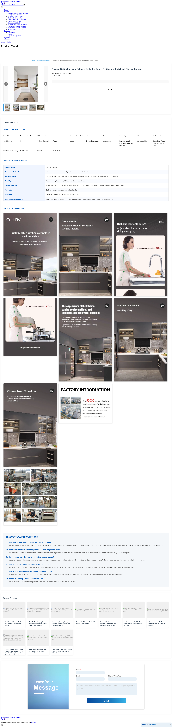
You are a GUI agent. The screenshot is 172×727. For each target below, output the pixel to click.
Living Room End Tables (15, 21)
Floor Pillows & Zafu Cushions (17, 26)
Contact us (7, 37)
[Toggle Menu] (24, 5)
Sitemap (33, 722)
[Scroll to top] (2, 725)
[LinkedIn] (2, 3)
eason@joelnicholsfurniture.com (12, 1)
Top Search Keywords (14, 35)
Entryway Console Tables (15, 16)
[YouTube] (4, 3)
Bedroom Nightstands (14, 23)
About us (6, 39)
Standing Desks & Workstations (17, 19)
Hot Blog (10, 34)
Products (6, 11)
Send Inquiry (110, 89)
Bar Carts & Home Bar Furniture (17, 24)
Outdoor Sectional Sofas (15, 18)
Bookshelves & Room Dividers (17, 27)
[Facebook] (1, 3)
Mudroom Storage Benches (15, 29)
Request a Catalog (6, 42)
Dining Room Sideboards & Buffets (18, 13)
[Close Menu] (2, 7)
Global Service (12, 32)
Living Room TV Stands (15, 15)
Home (6, 10)
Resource (7, 31)
